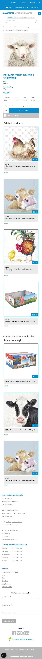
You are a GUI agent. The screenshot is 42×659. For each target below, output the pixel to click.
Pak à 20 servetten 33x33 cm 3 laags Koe (23, 430)
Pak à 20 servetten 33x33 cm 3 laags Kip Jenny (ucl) (20, 167)
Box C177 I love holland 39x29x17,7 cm (22, 381)
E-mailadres (6, 597)
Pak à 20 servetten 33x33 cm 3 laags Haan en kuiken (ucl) (19, 270)
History (4, 575)
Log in (9, 7)
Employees (6, 584)
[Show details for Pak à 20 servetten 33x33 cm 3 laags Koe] (21, 409)
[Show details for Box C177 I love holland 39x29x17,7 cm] (21, 360)
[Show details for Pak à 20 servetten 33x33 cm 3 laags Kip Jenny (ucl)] (21, 144)
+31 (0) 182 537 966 (7, 516)
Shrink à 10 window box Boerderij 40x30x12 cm (20, 321)
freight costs (7, 587)
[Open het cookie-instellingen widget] (3, 655)
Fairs (3, 578)
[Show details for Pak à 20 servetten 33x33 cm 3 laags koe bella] (21, 196)
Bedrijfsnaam (7, 605)
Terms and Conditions (10, 572)
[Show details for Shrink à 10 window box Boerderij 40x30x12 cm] (21, 299)
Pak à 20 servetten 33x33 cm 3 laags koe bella (20, 218)
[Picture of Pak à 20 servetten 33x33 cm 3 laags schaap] (21, 50)
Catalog (5, 581)
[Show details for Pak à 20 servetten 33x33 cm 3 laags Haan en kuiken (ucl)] (21, 246)
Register (24, 2)
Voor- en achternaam (9, 613)
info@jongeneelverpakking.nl (14, 522)
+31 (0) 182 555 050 (7, 504)
